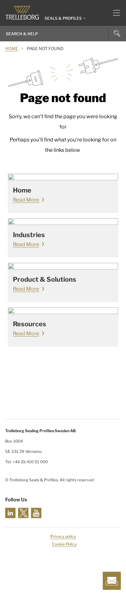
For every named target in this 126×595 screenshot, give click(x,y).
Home (11, 48)
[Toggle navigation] (114, 13)
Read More (26, 200)
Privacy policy (63, 536)
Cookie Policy (64, 544)
